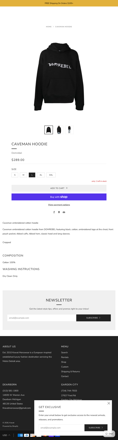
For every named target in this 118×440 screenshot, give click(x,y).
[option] (59, 76)
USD (5, 435)
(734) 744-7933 (69, 390)
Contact (64, 376)
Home (49, 27)
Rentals (64, 357)
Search (64, 352)
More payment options (59, 204)
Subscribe (92, 318)
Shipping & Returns (70, 371)
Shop (63, 362)
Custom (64, 366)
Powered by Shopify (10, 426)
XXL (51, 175)
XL (41, 175)
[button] (48, 130)
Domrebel (17, 153)
